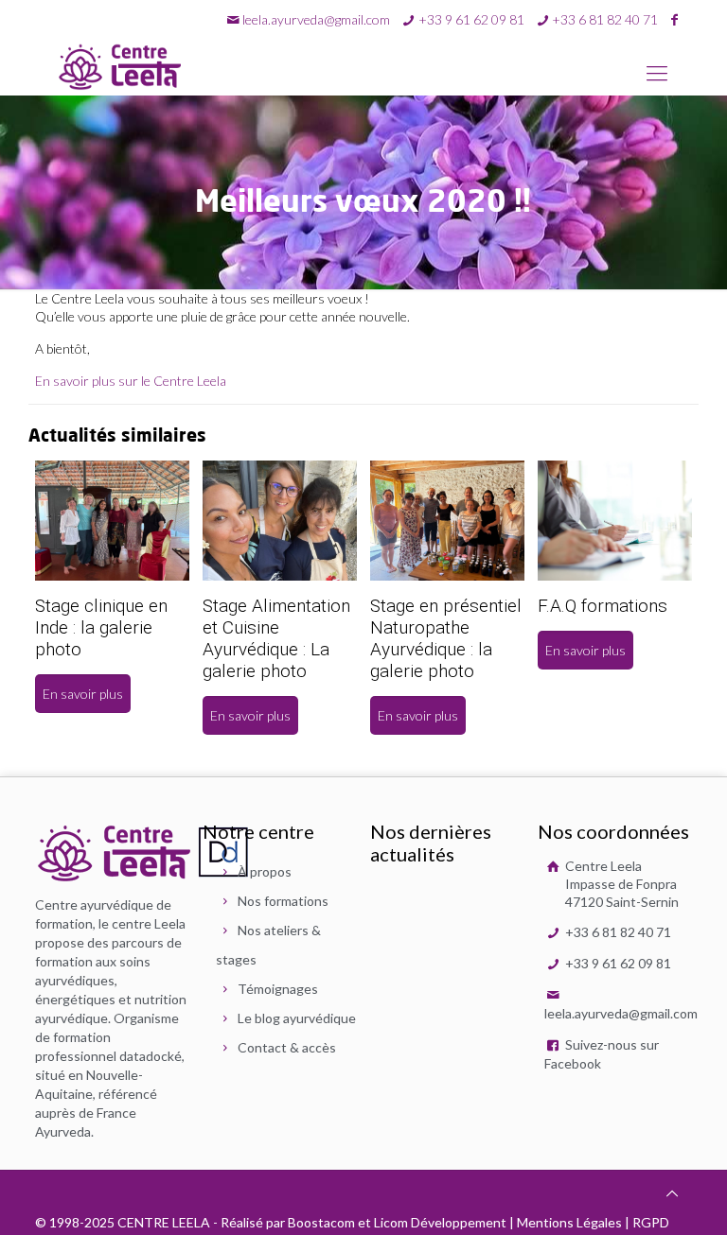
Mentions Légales (569, 1222)
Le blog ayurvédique (297, 1018)
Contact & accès (287, 1047)
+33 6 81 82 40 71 (616, 932)
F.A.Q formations (602, 606)
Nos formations (283, 901)
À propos (265, 871)
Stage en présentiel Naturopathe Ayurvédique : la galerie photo (446, 638)
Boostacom (321, 1222)
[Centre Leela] (120, 66)
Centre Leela (620, 884)
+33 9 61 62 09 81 (616, 963)
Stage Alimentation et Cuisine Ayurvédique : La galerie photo (276, 638)
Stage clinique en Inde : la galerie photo (101, 627)
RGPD (650, 1222)
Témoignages (278, 989)
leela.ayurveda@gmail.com (316, 19)
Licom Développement (440, 1222)
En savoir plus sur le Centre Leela (130, 381)
